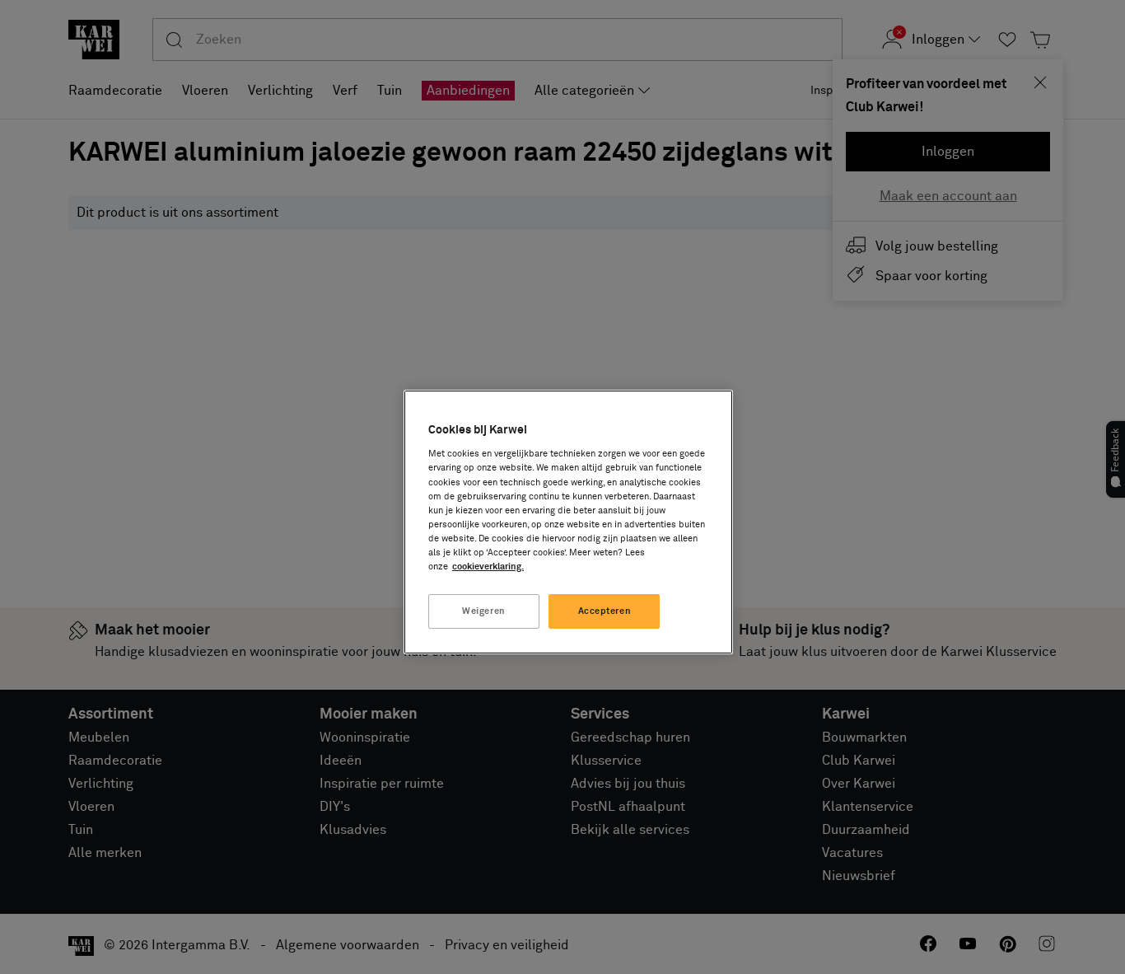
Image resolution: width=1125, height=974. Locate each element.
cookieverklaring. (488, 566)
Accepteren (605, 611)
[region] (568, 522)
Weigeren (484, 611)
